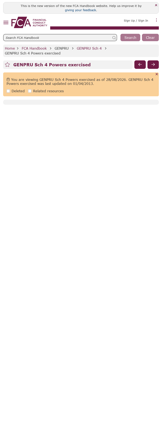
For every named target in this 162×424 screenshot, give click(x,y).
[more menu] (156, 20)
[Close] (156, 5)
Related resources (48, 91)
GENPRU (61, 48)
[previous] (140, 64)
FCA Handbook (34, 48)
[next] (153, 64)
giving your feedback (80, 10)
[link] (29, 22)
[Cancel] (157, 74)
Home (10, 48)
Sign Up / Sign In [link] (136, 20)
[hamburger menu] (5, 22)
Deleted (18, 91)
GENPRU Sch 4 (89, 48)
